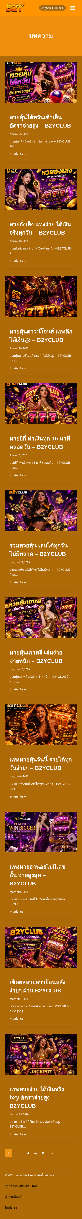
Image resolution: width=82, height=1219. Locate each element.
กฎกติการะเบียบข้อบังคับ (21, 1186)
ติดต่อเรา (11, 1207)
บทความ (14, 109)
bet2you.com (63, 1175)
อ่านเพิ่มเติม (18, 154)
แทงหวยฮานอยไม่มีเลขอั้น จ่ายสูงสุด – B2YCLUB (37, 875)
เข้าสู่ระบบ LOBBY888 (52, 8)
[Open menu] (72, 8)
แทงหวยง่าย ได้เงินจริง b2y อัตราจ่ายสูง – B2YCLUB (37, 1097)
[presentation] (41, 82)
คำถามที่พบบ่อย (15, 1196)
